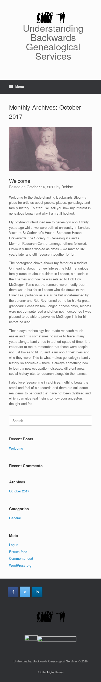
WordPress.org (20, 565)
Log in (13, 544)
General (15, 517)
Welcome (19, 180)
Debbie (67, 186)
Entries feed (18, 551)
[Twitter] (25, 592)
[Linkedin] (37, 592)
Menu (19, 86)
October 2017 (19, 491)
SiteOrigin (47, 672)
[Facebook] (13, 592)
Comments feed (21, 558)
